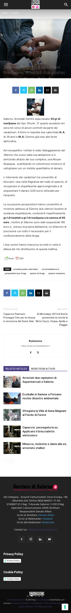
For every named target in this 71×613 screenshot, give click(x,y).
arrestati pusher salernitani (25, 269)
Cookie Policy (13, 579)
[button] (66, 4)
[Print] (55, 90)
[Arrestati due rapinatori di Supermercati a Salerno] (12, 382)
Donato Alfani (46, 515)
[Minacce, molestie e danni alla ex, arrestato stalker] (12, 448)
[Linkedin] (39, 90)
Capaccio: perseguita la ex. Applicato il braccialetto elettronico (40, 431)
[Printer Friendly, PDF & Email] (14, 260)
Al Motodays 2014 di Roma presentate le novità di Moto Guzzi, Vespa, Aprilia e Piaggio (52, 319)
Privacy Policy (13, 560)
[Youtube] (49, 539)
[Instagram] (30, 539)
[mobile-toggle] (5, 4)
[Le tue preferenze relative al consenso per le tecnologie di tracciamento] (65, 607)
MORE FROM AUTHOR (43, 368)
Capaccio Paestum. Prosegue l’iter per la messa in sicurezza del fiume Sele (19, 317)
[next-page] (11, 461)
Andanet (48, 518)
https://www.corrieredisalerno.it (35, 346)
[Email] (47, 90)
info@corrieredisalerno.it (42, 529)
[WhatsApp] (31, 90)
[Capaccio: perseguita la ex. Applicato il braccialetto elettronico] (12, 431)
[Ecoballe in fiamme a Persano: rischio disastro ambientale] (12, 398)
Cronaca (15, 12)
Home (5, 12)
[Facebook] (15, 90)
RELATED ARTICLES (16, 368)
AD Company (42, 599)
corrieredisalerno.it (50, 269)
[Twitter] (23, 90)
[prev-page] (5, 461)
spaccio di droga (37, 273)
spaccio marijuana (56, 273)
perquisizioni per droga (15, 273)
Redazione (11, 78)
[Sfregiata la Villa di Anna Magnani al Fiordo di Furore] (12, 415)
